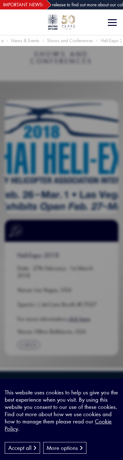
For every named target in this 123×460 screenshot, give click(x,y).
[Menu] (113, 23)
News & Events (25, 41)
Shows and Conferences (70, 41)
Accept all (20, 447)
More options (63, 447)
